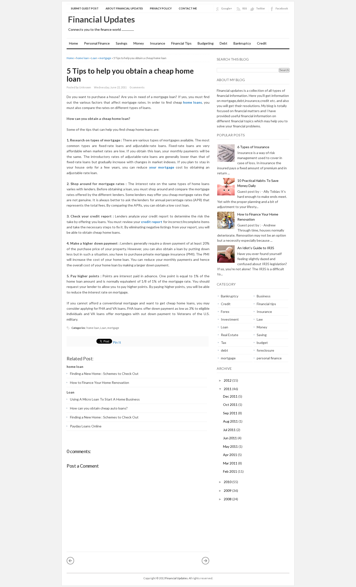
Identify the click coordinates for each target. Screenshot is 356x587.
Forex (225, 311)
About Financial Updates (124, 8)
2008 (228, 499)
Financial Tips (181, 43)
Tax (223, 342)
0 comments (137, 87)
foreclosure (265, 350)
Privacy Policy (161, 8)
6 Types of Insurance (253, 147)
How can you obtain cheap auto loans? (99, 408)
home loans (192, 102)
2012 (228, 380)
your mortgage (161, 167)
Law (260, 319)
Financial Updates (101, 19)
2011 (228, 389)
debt (224, 350)
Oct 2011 (230, 404)
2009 (228, 490)
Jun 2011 (230, 438)
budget (262, 342)
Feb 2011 (230, 471)
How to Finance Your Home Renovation (99, 382)
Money (138, 43)
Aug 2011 (231, 421)
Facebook (282, 8)
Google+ (226, 8)
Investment (230, 319)
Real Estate (229, 335)
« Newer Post (70, 560)
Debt (223, 43)
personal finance (269, 358)
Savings (121, 43)
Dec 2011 (230, 396)
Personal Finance (97, 43)
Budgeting (206, 43)
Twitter (260, 8)
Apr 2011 (230, 455)
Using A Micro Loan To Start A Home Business (105, 399)
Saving (262, 335)
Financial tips (266, 304)
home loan (82, 58)
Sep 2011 (230, 413)
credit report (152, 222)
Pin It (117, 342)
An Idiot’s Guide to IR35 (255, 248)
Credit (262, 43)
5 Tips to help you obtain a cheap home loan (130, 74)
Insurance (157, 43)
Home (73, 43)
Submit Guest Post (85, 8)
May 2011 (231, 446)
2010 (228, 482)
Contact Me (188, 8)
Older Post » (205, 560)
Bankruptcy (242, 43)
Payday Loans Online (85, 426)
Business (264, 296)
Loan (94, 58)
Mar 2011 (230, 463)
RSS (244, 8)
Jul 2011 (229, 430)
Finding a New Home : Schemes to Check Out (104, 373)
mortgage (105, 58)
